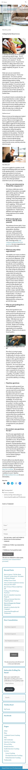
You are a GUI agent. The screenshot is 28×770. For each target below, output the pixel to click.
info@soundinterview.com (11, 475)
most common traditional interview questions (14, 242)
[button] (14, 46)
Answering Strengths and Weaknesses (15, 497)
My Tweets (7, 709)
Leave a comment (9, 493)
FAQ (5, 738)
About (5, 731)
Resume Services (8, 747)
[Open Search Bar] (25, 2)
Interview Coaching (9, 742)
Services (6, 751)
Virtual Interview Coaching (13, 758)
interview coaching (7, 469)
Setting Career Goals (10, 580)
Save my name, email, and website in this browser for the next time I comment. (14, 539)
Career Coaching (10, 753)
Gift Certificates (8, 740)
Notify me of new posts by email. (13, 550)
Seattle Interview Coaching (11, 749)
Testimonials (7, 760)
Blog (5, 733)
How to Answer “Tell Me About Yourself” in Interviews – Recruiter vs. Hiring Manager (14, 576)
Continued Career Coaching (12, 735)
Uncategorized (8, 490)
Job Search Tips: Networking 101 (13, 495)
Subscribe (9, 689)
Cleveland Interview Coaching (13, 755)
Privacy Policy (8, 744)
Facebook (7, 716)
